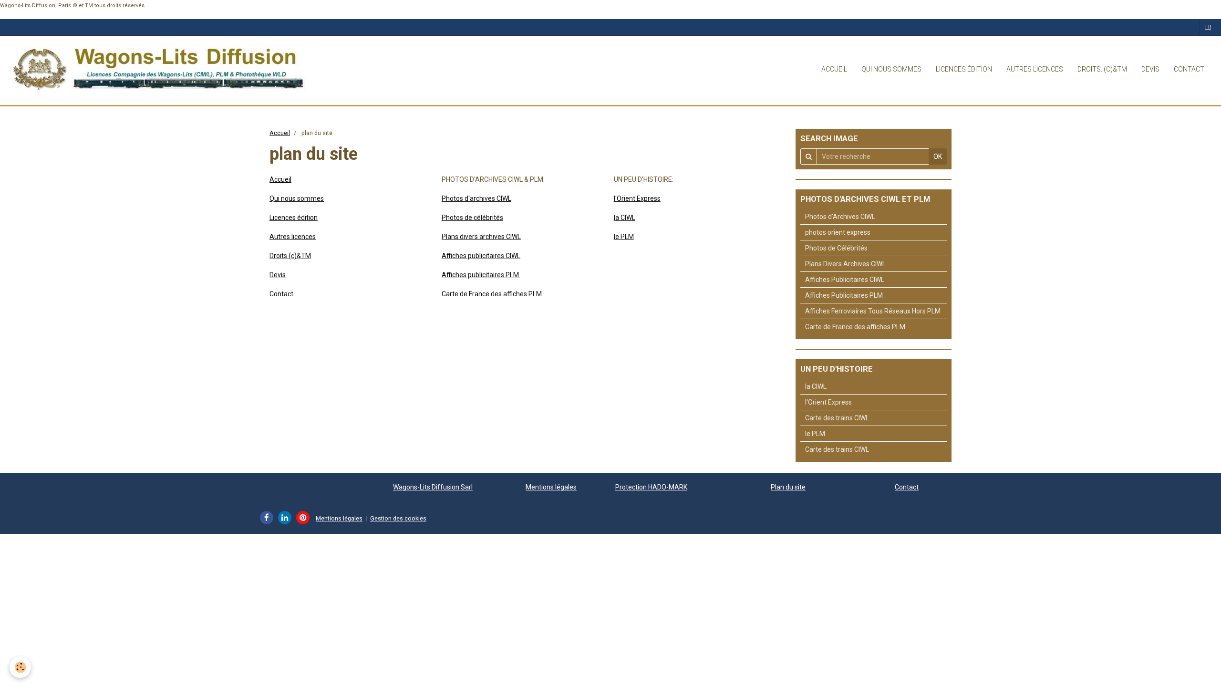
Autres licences (292, 236)
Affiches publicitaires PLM (481, 275)
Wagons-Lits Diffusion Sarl (433, 487)
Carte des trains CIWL (837, 418)
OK (937, 156)
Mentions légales (551, 487)
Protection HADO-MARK (651, 487)
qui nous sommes (891, 69)
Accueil (279, 132)
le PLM (624, 236)
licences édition (964, 69)
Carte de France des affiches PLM (492, 294)
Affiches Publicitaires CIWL (844, 279)
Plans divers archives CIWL (481, 236)
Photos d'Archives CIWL (840, 216)
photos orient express (837, 232)
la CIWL (624, 217)
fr (1208, 27)
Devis (277, 275)
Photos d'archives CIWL (476, 198)
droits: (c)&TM (1102, 69)
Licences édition (293, 217)
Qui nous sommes (296, 198)
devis (1150, 69)
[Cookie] (20, 667)
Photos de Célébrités (836, 248)
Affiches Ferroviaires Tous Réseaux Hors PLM (873, 311)
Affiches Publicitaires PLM (844, 295)
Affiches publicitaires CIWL (481, 256)
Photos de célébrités (472, 217)
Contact (281, 294)
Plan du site (788, 487)
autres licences (1034, 69)
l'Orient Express (637, 198)
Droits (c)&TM (290, 256)
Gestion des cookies (398, 518)
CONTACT (1189, 69)
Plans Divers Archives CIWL (845, 264)
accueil (834, 69)
